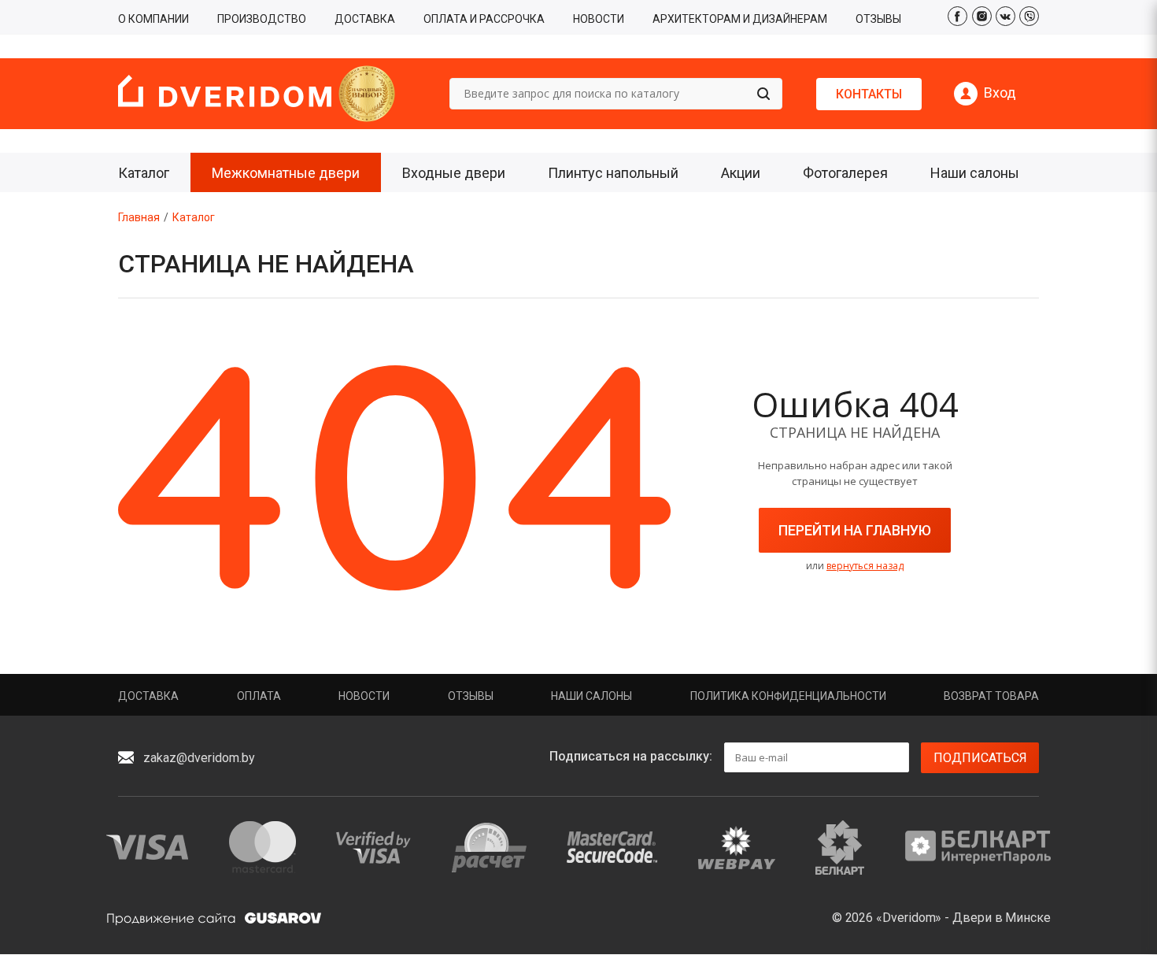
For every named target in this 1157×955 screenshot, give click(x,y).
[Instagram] (982, 16)
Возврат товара (991, 696)
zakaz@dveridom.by (199, 757)
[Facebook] (957, 16)
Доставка (148, 696)
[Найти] (763, 93)
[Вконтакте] (1005, 16)
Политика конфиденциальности (788, 696)
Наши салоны (591, 696)
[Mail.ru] (1029, 16)
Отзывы (470, 696)
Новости (364, 696)
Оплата (259, 696)
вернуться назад (865, 565)
